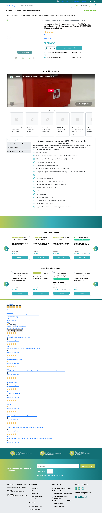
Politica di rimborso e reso (62, 488)
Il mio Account (35, 499)
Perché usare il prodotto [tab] (15, 151)
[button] (8, 37)
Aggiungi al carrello (68, 48)
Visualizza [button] (61, 293)
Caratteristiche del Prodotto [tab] (16, 144)
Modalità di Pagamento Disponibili (61, 497)
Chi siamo (18, 10)
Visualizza (20, 257)
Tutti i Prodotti (58, 503)
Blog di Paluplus (59, 506)
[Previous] (6, 248)
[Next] (96, 248)
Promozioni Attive (37, 496)
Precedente (10, 330)
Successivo (19, 330)
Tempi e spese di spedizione (63, 493)
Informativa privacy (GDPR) (62, 501)
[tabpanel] (63, 174)
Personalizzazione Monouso (31, 10)
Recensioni (34, 493)
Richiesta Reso (58, 491)
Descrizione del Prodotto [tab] (15, 140)
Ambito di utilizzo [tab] (12, 148)
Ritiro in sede (35, 491)
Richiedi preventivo (90, 10)
